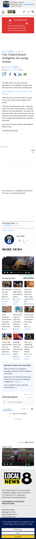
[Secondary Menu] (4, 12)
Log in (26, 394)
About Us (21, 497)
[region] (18, 421)
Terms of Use (15, 494)
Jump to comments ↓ (8, 230)
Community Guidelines (9, 497)
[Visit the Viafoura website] (30, 446)
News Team (7, 67)
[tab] (7, 409)
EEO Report (6, 494)
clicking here (17, 381)
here (15, 387)
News (17, 223)
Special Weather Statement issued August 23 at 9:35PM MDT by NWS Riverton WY (17, 28)
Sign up (31, 394)
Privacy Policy (25, 494)
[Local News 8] (14, 11)
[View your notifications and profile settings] (32, 409)
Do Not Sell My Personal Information (14, 501)
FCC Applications (19, 499)
